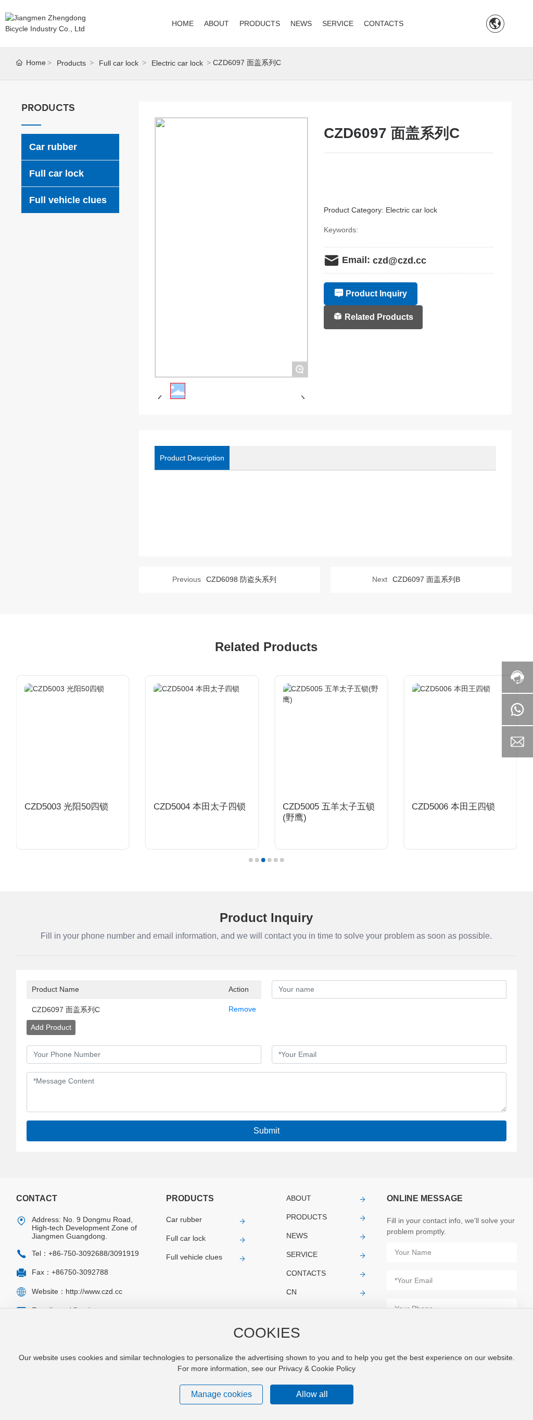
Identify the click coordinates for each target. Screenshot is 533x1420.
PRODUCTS (306, 1217)
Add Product (51, 1027)
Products (71, 63)
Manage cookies (221, 1394)
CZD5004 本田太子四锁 (200, 806)
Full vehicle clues (194, 1257)
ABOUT (298, 1198)
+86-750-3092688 (78, 1253)
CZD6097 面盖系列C (66, 1009)
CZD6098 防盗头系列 (241, 579)
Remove (242, 1009)
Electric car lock (177, 63)
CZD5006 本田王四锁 (453, 806)
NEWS (297, 1235)
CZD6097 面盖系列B (426, 579)
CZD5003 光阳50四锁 (66, 806)
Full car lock (118, 63)
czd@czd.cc (399, 260)
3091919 (124, 1253)
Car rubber (184, 1219)
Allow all (312, 1394)
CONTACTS (306, 1273)
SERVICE (302, 1254)
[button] (251, 860)
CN (291, 1292)
